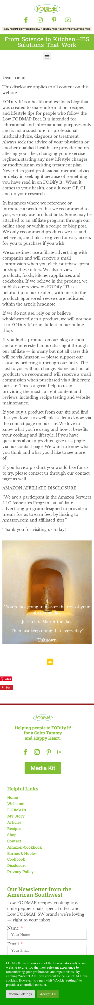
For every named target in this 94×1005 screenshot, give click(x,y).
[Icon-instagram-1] (37, 752)
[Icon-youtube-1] (68, 20)
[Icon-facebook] (26, 20)
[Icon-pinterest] (54, 20)
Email (13, 944)
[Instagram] (40, 20)
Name (13, 928)
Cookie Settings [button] (20, 994)
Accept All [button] (48, 994)
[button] (47, 56)
